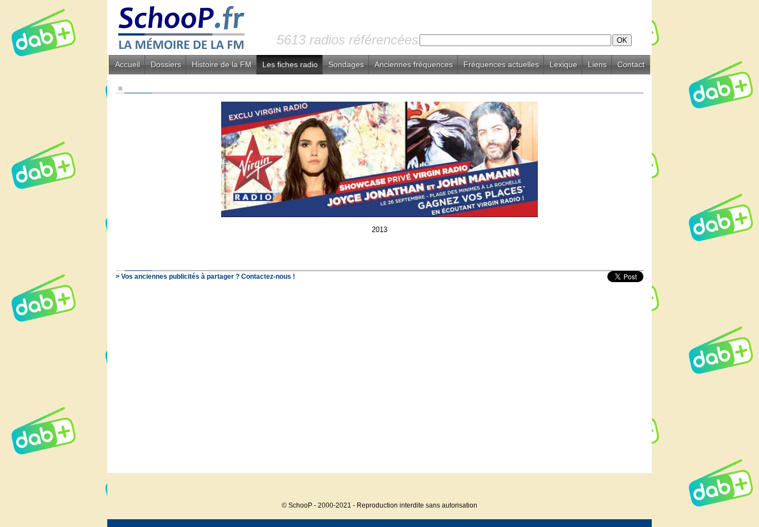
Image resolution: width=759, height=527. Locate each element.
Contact (631, 64)
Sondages (346, 64)
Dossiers (166, 64)
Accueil (127, 64)
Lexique (563, 64)
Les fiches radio (290, 64)
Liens (597, 64)
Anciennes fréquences (413, 64)
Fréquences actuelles (501, 64)
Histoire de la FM (222, 64)
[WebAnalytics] (629, 488)
